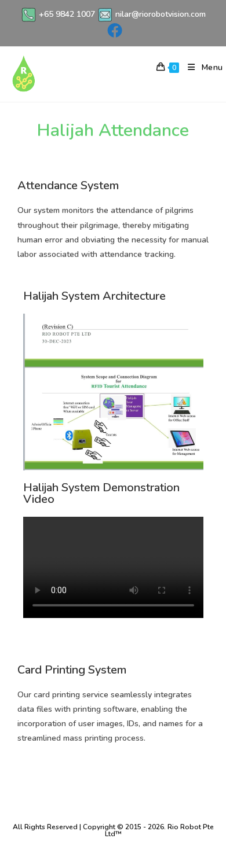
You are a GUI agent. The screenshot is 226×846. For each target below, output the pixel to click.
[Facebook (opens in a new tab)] (113, 30)
